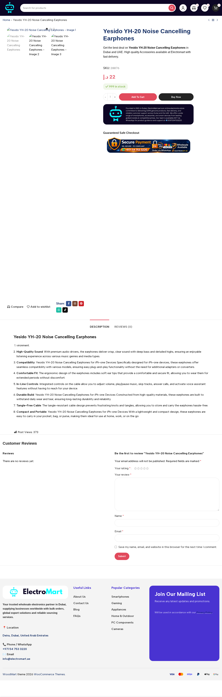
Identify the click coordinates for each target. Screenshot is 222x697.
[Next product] (217, 20)
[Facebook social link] (68, 303)
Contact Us (81, 603)
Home (6, 20)
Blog (76, 609)
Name (119, 516)
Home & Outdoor (122, 616)
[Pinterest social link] (81, 303)
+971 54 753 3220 (15, 649)
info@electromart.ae (16, 658)
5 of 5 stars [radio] (147, 468)
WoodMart (10, 674)
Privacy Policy (204, 612)
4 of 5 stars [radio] (144, 468)
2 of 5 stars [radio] (138, 468)
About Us (79, 596)
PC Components (122, 622)
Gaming (116, 603)
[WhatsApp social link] (58, 310)
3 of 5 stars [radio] (141, 468)
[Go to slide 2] (50, 29)
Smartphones (120, 596)
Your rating (123, 468)
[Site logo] (10, 7)
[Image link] (35, 592)
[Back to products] (213, 20)
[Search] (171, 8)
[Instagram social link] (75, 303)
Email (119, 531)
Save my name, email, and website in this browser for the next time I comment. (167, 547)
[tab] (99, 325)
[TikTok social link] (65, 310)
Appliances (118, 609)
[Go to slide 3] (54, 29)
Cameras (117, 629)
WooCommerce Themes (49, 674)
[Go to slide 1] (47, 29)
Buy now (176, 97)
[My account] (183, 7)
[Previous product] (209, 20)
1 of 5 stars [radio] (135, 468)
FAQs (77, 616)
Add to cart (137, 97)
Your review (123, 474)
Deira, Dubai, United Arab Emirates (25, 635)
